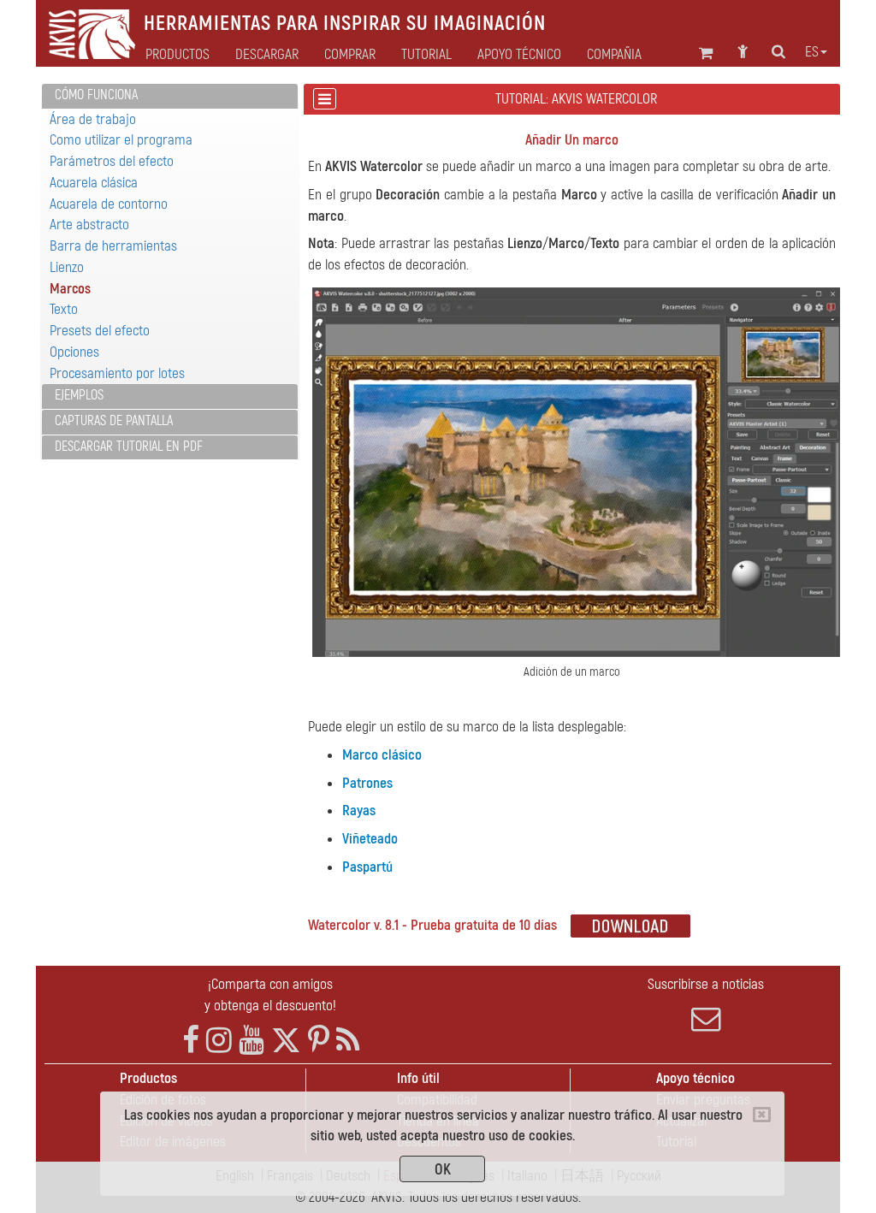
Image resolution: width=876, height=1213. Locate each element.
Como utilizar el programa (121, 140)
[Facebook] (190, 1041)
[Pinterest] (318, 1041)
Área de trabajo (93, 119)
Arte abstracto (89, 225)
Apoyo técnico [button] (519, 54)
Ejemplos (79, 395)
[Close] (762, 1114)
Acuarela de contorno (109, 204)
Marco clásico (382, 755)
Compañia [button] (614, 54)
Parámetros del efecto (112, 161)
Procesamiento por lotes (117, 373)
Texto (64, 309)
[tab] (170, 96)
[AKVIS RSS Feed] (347, 1041)
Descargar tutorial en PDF (129, 446)
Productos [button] (177, 54)
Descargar (267, 54)
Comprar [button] (350, 54)
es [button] (812, 52)
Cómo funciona (96, 95)
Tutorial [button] (426, 54)
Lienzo (67, 267)
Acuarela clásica (94, 183)
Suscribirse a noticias (706, 984)
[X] (286, 1041)
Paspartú (367, 867)
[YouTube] (251, 1041)
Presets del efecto (100, 331)
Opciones (74, 352)
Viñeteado (370, 839)
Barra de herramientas (113, 246)
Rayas (359, 811)
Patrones (367, 783)
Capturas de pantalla (114, 420)
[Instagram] (219, 1041)
